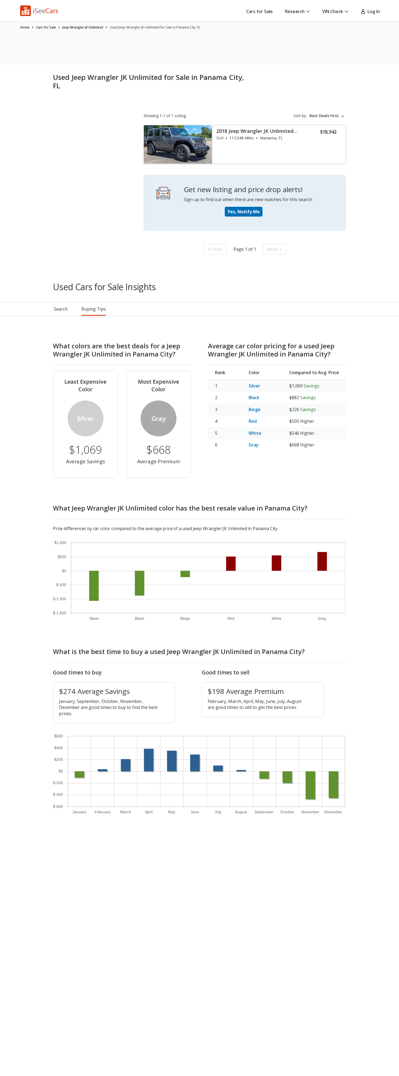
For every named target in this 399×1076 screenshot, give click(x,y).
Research (295, 11)
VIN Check (332, 11)
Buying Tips (93, 309)
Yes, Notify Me (243, 212)
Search (61, 309)
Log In (372, 11)
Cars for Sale (259, 11)
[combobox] (327, 116)
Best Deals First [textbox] (324, 116)
